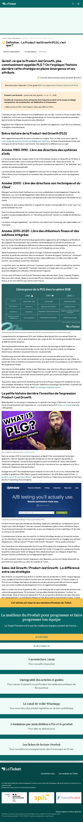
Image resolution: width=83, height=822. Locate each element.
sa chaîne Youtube (29, 452)
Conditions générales (74, 812)
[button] (78, 3)
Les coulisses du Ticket (68, 773)
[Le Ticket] (41, 4)
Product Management (14, 38)
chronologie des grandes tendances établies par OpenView (26, 141)
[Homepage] (11, 768)
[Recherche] (72, 4)
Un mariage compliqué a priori (48, 387)
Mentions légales (61, 812)
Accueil (4, 38)
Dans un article (64, 405)
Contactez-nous (48, 773)
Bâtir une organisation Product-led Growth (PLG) (58, 85)
